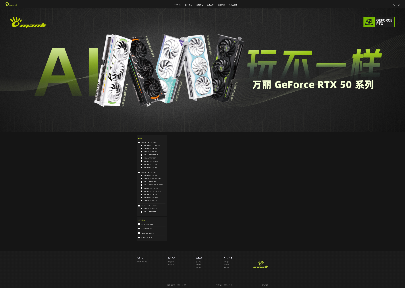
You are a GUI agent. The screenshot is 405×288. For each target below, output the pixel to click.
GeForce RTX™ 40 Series (149, 172)
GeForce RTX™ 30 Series (149, 205)
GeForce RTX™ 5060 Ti (151, 161)
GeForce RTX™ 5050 (150, 167)
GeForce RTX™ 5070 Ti (151, 155)
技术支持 (210, 5)
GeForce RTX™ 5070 (150, 158)
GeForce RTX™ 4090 (150, 175)
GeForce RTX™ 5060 (150, 164)
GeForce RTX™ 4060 (150, 200)
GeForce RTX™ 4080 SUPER (152, 178)
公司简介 (226, 262)
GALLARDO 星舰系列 (147, 224)
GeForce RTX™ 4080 (150, 182)
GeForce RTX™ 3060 (150, 212)
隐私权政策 (265, 285)
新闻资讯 (188, 5)
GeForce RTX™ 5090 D (151, 148)
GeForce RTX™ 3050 (150, 208)
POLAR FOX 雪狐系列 (147, 233)
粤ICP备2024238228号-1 (224, 285)
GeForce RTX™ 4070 (150, 194)
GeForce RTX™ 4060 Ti (151, 197)
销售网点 (199, 5)
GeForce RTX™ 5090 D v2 (152, 145)
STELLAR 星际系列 (146, 228)
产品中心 (177, 5)
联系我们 (221, 5)
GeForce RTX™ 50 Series (149, 142)
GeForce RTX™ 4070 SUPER (152, 191)
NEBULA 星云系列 (146, 237)
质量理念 (226, 267)
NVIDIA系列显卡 (142, 262)
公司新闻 (171, 262)
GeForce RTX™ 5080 (150, 151)
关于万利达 (233, 5)
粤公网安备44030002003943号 (176, 285)
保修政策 (198, 264)
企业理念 (226, 264)
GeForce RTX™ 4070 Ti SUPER (153, 185)
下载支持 (198, 267)
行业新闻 (171, 264)
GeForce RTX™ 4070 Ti (151, 188)
